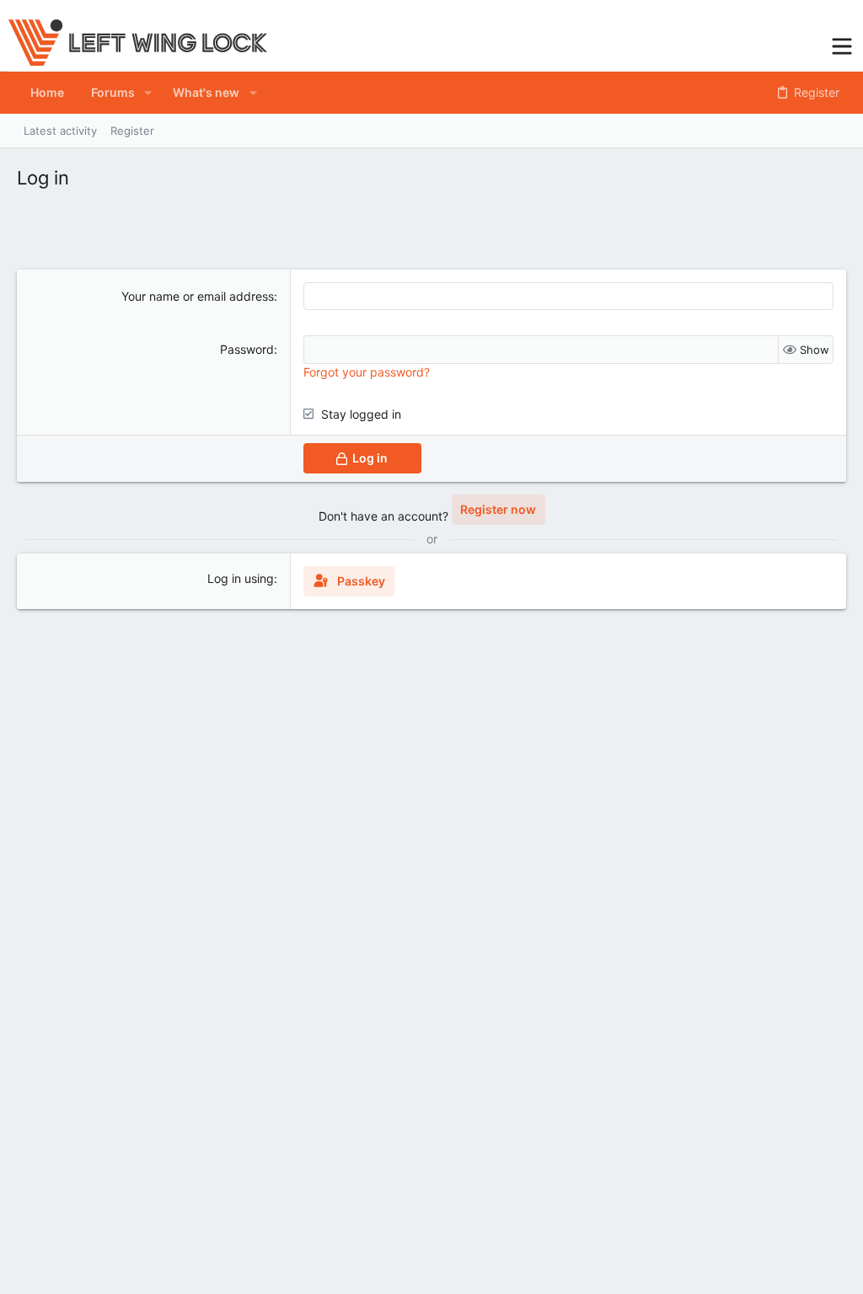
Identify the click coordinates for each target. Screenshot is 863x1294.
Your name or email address (197, 296)
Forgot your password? (366, 372)
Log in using (240, 578)
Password (247, 349)
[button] (842, 44)
